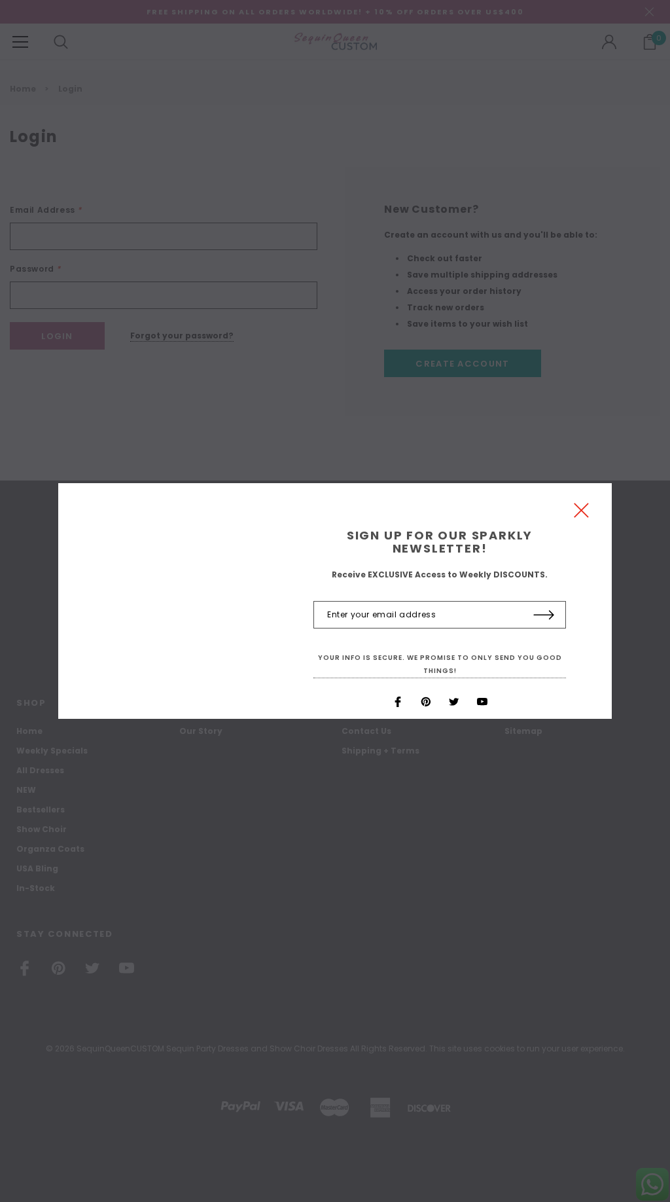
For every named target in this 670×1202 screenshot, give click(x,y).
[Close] (581, 513)
